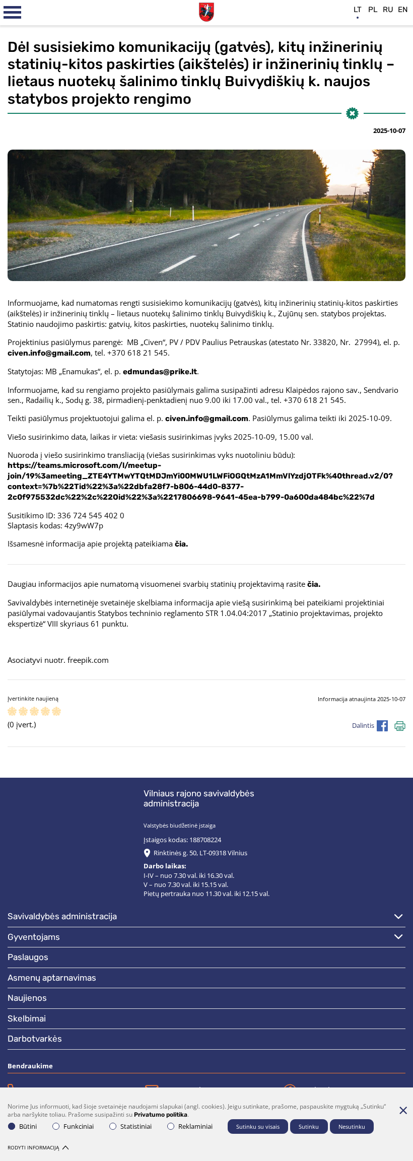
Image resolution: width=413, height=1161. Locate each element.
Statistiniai (136, 1126)
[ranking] (56, 712)
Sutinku (309, 1126)
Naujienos (27, 998)
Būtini (28, 1126)
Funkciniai (78, 1126)
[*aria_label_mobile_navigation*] (12, 12)
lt (358, 9)
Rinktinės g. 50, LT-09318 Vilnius (200, 852)
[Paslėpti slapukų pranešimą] (402, 1110)
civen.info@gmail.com (49, 353)
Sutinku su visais (258, 1126)
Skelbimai (27, 1018)
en (403, 9)
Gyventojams (34, 937)
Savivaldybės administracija (62, 916)
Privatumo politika (160, 1114)
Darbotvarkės (35, 1039)
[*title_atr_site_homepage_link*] (206, 11)
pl (373, 9)
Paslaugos (28, 957)
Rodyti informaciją (33, 1147)
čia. (313, 584)
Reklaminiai (195, 1126)
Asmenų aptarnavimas (52, 978)
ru (388, 9)
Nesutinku (351, 1126)
